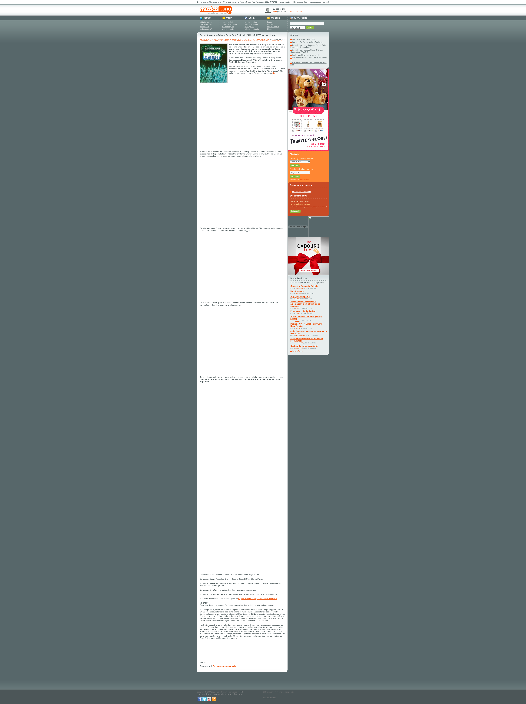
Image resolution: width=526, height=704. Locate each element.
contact (241, 694)
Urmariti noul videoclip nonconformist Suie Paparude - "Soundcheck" (308, 46)
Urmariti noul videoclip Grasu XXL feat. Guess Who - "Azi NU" (306, 51)
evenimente (204, 27)
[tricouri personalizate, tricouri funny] (318, 236)
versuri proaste (228, 29)
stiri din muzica (206, 22)
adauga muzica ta (252, 29)
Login (274, 11)
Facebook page (315, 2)
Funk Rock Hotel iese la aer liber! (305, 55)
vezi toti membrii (269, 697)
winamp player (305, 179)
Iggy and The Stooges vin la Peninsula (307, 42)
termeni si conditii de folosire (222, 694)
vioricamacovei (300, 335)
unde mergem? (206, 29)
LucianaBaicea (263, 39)
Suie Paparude (206, 39)
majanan (298, 293)
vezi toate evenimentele (301, 192)
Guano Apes (225, 40)
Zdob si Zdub (230, 39)
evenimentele (297, 207)
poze (224, 24)
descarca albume (251, 24)
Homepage (297, 2)
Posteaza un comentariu (224, 666)
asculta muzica (251, 22)
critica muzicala (206, 24)
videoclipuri (232, 24)
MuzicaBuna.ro (215, 2)
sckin (297, 321)
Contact (326, 2)
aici (273, 73)
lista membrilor (273, 27)
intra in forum (297, 351)
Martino (298, 328)
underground (249, 27)
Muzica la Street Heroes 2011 (304, 39)
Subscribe (236, 40)
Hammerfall (265, 40)
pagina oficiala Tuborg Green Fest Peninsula (257, 599)
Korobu (297, 313)
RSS (305, 2)
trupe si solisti (227, 22)
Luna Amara (219, 39)
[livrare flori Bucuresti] (308, 150)
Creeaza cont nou (295, 11)
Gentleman (277, 40)
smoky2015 (299, 343)
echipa (235, 694)
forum (269, 22)
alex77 (297, 298)
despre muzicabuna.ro (204, 694)
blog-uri (270, 29)
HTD (241, 692)
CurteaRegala (299, 288)
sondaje (270, 24)
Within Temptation (246, 39)
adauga (314, 207)
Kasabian (204, 40)
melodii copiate (228, 27)
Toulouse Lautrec (250, 40)
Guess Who (214, 40)
